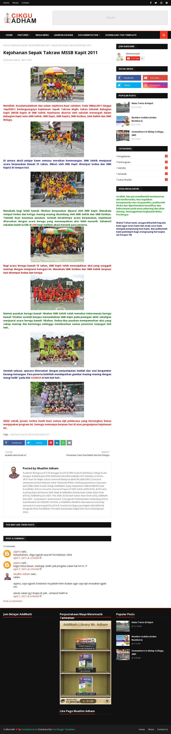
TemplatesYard (28, 729)
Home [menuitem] (9, 34)
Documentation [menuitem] (88, 34)
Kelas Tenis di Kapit (142, 103)
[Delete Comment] (40, 557)
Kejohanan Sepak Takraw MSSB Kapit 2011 (30, 45)
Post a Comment (12, 601)
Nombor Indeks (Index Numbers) (144, 119)
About (15, 2)
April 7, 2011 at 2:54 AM (26, 557)
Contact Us (162, 729)
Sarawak (142, 173)
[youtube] (155, 78)
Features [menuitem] (23, 34)
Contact (25, 2)
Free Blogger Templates (63, 729)
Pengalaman (142, 156)
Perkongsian (142, 162)
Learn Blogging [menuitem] (63, 34)
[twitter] (156, 3)
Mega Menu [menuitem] (42, 34)
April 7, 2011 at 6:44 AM (26, 596)
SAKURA (142, 167)
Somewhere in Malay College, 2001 (148, 133)
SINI (34, 224)
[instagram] (161, 3)
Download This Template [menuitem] (120, 34)
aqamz (17, 551)
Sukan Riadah (142, 179)
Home (6, 2)
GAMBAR (36, 377)
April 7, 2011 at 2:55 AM (26, 569)
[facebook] (150, 3)
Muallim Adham (13, 60)
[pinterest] (166, 3)
